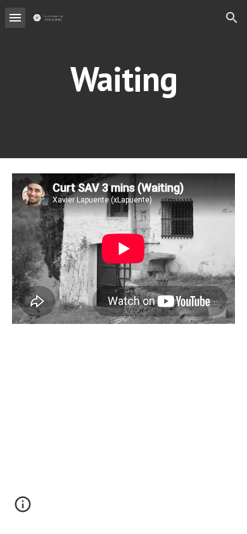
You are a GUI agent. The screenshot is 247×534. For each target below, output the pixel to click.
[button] (15, 17)
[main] (123, 79)
